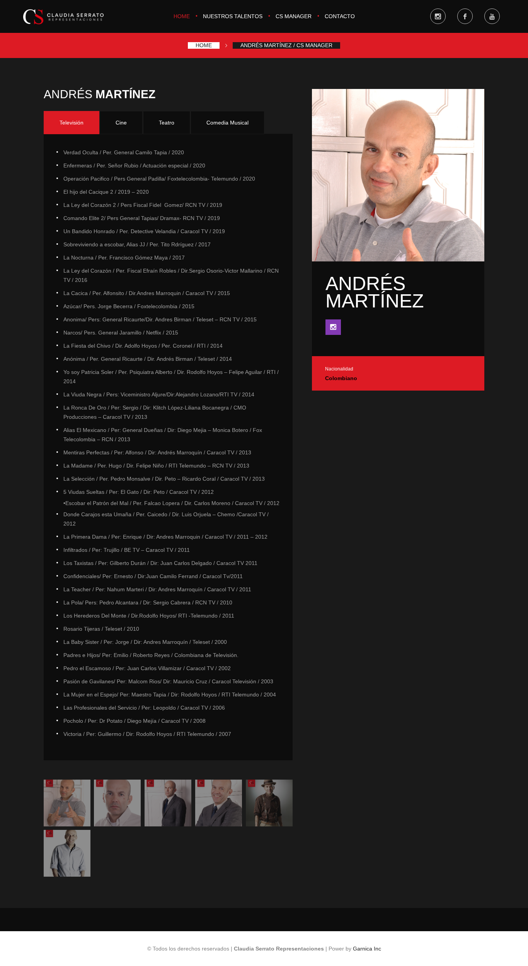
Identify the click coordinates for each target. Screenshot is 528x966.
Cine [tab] (121, 122)
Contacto (340, 16)
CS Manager (294, 16)
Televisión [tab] (71, 122)
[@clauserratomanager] (438, 16)
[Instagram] (333, 327)
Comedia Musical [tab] (227, 122)
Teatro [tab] (166, 122)
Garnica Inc (367, 949)
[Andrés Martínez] (67, 803)
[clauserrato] (465, 16)
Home (182, 16)
